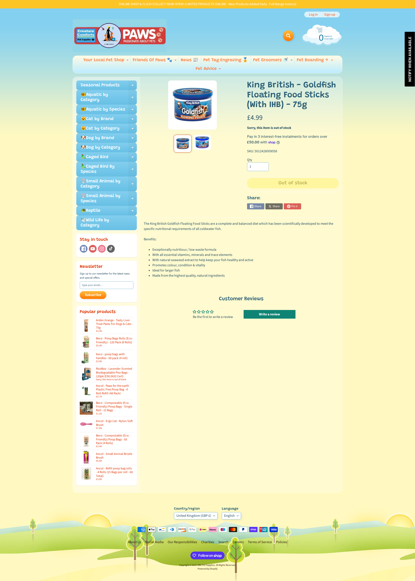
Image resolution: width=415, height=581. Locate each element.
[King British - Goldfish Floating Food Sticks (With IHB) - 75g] (182, 143)
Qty (249, 159)
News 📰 (189, 60)
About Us (134, 542)
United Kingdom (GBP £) (193, 515)
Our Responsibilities (182, 542)
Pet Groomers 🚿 (273, 61)
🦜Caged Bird (109, 158)
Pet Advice (209, 70)
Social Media (154, 542)
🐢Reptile (109, 212)
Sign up (329, 14)
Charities (207, 542)
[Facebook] (84, 249)
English (229, 515)
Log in (313, 14)
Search (223, 542)
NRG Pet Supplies (206, 565)
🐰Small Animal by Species (109, 199)
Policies (281, 542)
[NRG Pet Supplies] (120, 35)
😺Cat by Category (109, 129)
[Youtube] (93, 249)
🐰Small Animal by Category (109, 184)
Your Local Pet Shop (106, 61)
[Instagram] (102, 249)
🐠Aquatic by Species (109, 110)
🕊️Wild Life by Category (95, 223)
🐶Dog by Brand (109, 139)
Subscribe (93, 295)
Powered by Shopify (207, 568)
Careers (238, 542)
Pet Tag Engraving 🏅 (225, 60)
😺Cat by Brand (109, 120)
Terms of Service (260, 542)
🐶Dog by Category (109, 148)
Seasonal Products (109, 86)
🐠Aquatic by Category (109, 98)
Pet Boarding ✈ (315, 61)
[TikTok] (111, 249)
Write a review (269, 314)
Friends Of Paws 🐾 (155, 61)
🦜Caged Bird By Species (109, 169)
